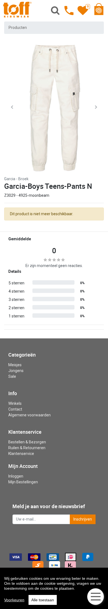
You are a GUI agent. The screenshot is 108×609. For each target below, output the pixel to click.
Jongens (16, 370)
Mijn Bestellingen (23, 482)
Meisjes (15, 365)
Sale (12, 376)
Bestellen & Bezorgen (27, 442)
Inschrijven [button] (82, 519)
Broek (23, 179)
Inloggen (15, 476)
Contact (15, 409)
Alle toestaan (42, 600)
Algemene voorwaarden (29, 415)
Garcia (9, 179)
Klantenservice (21, 453)
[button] (11, 107)
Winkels (15, 403)
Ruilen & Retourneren (26, 448)
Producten (18, 27)
